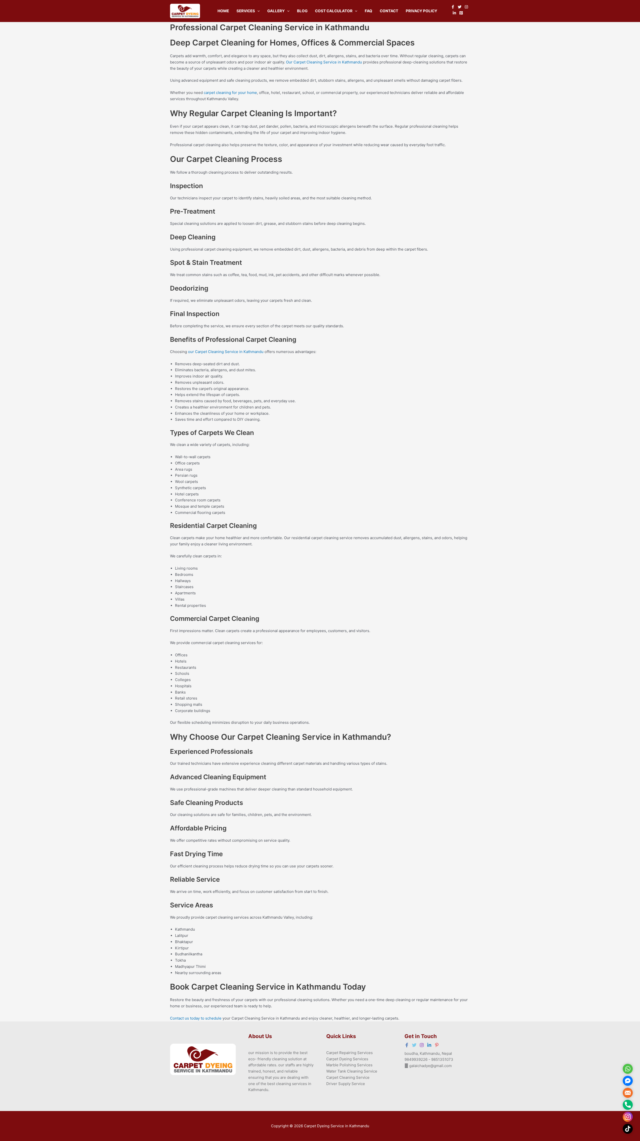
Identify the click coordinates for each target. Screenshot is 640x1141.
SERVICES (245, 10)
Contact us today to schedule (196, 1018)
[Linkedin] (454, 13)
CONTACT (389, 10)
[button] (257, 11)
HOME (223, 10)
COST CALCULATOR (333, 10)
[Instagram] (466, 7)
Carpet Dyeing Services (347, 1059)
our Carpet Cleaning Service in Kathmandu (226, 351)
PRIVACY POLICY (421, 10)
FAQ (368, 10)
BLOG (302, 10)
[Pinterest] (461, 13)
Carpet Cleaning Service (348, 1077)
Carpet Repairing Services (349, 1052)
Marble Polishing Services (349, 1065)
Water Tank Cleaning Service (351, 1071)
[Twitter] (460, 7)
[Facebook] (453, 7)
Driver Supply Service (345, 1083)
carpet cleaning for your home (230, 92)
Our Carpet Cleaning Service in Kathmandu (324, 62)
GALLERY (276, 10)
